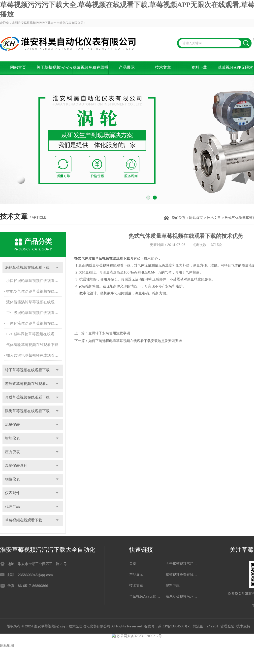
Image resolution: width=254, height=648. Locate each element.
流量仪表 (12, 425)
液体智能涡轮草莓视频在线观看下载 (34, 302)
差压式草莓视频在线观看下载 (29, 384)
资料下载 (199, 67)
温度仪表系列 (16, 466)
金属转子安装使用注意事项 (109, 333)
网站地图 (7, 646)
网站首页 (18, 67)
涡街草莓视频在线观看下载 (27, 411)
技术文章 (163, 67)
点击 (57, 267)
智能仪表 (12, 438)
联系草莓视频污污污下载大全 (181, 596)
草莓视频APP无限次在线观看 (235, 70)
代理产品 (12, 507)
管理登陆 (227, 626)
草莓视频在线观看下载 (23, 520)
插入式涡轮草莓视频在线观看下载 (34, 355)
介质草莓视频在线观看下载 (27, 397)
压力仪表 (12, 452)
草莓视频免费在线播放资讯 (90, 70)
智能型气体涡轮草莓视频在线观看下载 (34, 291)
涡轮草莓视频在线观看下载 (27, 268)
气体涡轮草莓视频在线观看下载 (32, 345)
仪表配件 (12, 493)
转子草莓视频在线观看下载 (27, 370)
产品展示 (127, 67)
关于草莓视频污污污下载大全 (54, 70)
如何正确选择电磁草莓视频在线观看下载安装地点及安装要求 (135, 341)
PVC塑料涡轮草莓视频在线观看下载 (34, 334)
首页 (132, 564)
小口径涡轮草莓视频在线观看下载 (34, 281)
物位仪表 (12, 479)
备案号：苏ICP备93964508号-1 (167, 626)
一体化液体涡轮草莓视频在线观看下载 (34, 323)
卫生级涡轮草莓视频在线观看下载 (34, 313)
